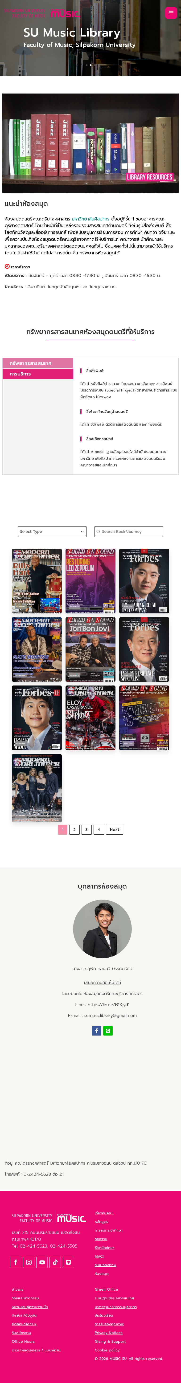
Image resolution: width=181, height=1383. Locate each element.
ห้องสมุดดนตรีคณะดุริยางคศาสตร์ (113, 993)
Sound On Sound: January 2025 (143, 693)
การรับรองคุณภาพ (109, 1324)
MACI (99, 1256)
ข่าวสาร (17, 1289)
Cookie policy (107, 1350)
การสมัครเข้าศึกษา (109, 1230)
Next (114, 829)
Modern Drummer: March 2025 (35, 624)
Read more (20, 606)
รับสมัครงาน (21, 1332)
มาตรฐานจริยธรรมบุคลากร (116, 1307)
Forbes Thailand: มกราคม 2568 (34, 693)
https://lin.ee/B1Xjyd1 (108, 1004)
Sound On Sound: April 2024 (87, 556)
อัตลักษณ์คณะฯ (24, 1324)
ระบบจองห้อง (105, 1265)
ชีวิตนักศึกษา (104, 1247)
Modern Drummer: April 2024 (34, 556)
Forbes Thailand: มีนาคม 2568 (141, 624)
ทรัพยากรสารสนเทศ (30, 363)
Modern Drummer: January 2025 (90, 693)
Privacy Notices (109, 1332)
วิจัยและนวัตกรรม (25, 1298)
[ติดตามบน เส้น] (108, 1031)
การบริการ (20, 373)
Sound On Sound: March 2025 (88, 624)
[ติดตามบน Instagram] (28, 1262)
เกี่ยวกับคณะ (104, 1213)
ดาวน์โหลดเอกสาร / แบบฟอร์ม (36, 1350)
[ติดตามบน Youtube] (42, 1262)
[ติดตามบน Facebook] (96, 1031)
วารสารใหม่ (27, 553)
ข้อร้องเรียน (104, 1315)
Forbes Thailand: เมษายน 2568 (142, 556)
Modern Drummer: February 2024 (33, 763)
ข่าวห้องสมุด (19, 553)
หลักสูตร (101, 1221)
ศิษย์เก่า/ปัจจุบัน (24, 1315)
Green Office (106, 1289)
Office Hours (23, 1341)
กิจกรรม (101, 1239)
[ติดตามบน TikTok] (55, 1262)
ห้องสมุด (102, 1273)
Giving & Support (110, 1341)
